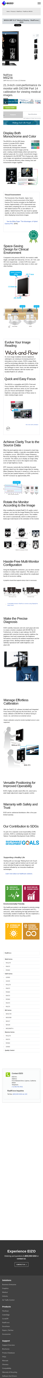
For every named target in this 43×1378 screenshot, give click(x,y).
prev (5, 102)
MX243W (8, 1017)
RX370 (8, 1003)
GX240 (8, 981)
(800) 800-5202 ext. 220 (20, 1094)
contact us (21, 1259)
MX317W (8, 1014)
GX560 (8, 977)
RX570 (8, 995)
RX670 (8, 966)
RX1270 (8, 963)
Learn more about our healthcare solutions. (19, 874)
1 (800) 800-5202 (30, 1256)
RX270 (8, 1006)
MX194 (8, 1025)
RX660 (8, 970)
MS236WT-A (9, 1028)
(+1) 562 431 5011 (17, 1087)
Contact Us (21, 1264)
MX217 (8, 1021)
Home (8, 11)
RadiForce (19, 11)
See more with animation (32, 424)
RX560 (8, 999)
